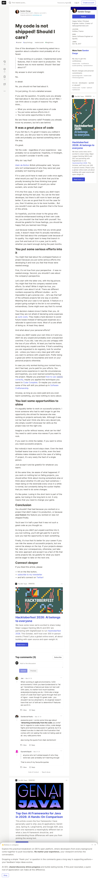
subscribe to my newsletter (30, 574)
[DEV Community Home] (4, 3)
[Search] (10, 2)
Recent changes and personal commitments (83, 74)
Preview (33, 671)
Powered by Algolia (63, 3)
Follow (83, 16)
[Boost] (5, 84)
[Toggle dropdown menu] (61, 583)
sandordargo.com (37, 15)
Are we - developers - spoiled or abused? (83, 86)
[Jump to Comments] (5, 70)
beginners (49, 42)
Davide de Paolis (27, 717)
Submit (23, 671)
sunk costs (23, 317)
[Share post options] (5, 91)
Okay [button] (5, 875)
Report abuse (46, 772)
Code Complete (30, 382)
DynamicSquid (26, 752)
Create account (88, 3)
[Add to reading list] (5, 78)
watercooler (39, 42)
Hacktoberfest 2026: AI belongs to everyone (83, 145)
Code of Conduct (33, 772)
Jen (22, 678)
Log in (77, 3)
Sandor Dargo (25, 11)
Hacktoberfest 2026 (79, 163)
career (19, 42)
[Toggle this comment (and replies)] (17, 681)
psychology (28, 42)
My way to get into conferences (82, 62)
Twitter (40, 577)
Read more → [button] (22, 645)
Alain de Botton (22, 165)
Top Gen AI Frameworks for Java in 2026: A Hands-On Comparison (39, 815)
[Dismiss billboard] (95, 844)
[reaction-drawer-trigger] (4, 63)
